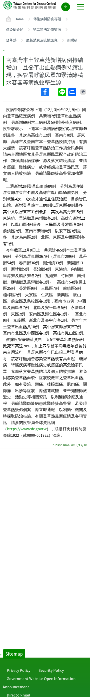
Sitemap (14, 654)
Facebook (49, 92)
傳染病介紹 (15, 29)
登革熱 (11, 40)
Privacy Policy (18, 670)
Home (19, 19)
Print (73, 92)
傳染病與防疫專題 (47, 19)
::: (4, 50)
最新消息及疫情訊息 (42, 40)
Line (63, 92)
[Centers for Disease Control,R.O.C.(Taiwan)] (30, 5)
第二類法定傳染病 (47, 29)
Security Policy (51, 670)
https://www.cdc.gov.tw (26, 428)
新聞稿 (72, 40)
